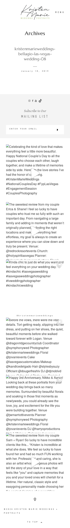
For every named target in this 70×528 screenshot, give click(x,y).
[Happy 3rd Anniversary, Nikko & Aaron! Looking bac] (35, 404)
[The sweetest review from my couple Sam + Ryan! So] (35, 462)
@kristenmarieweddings (35, 315)
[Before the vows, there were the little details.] (35, 346)
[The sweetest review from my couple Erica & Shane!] (35, 231)
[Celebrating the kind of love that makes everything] (35, 173)
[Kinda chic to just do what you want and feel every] (35, 289)
